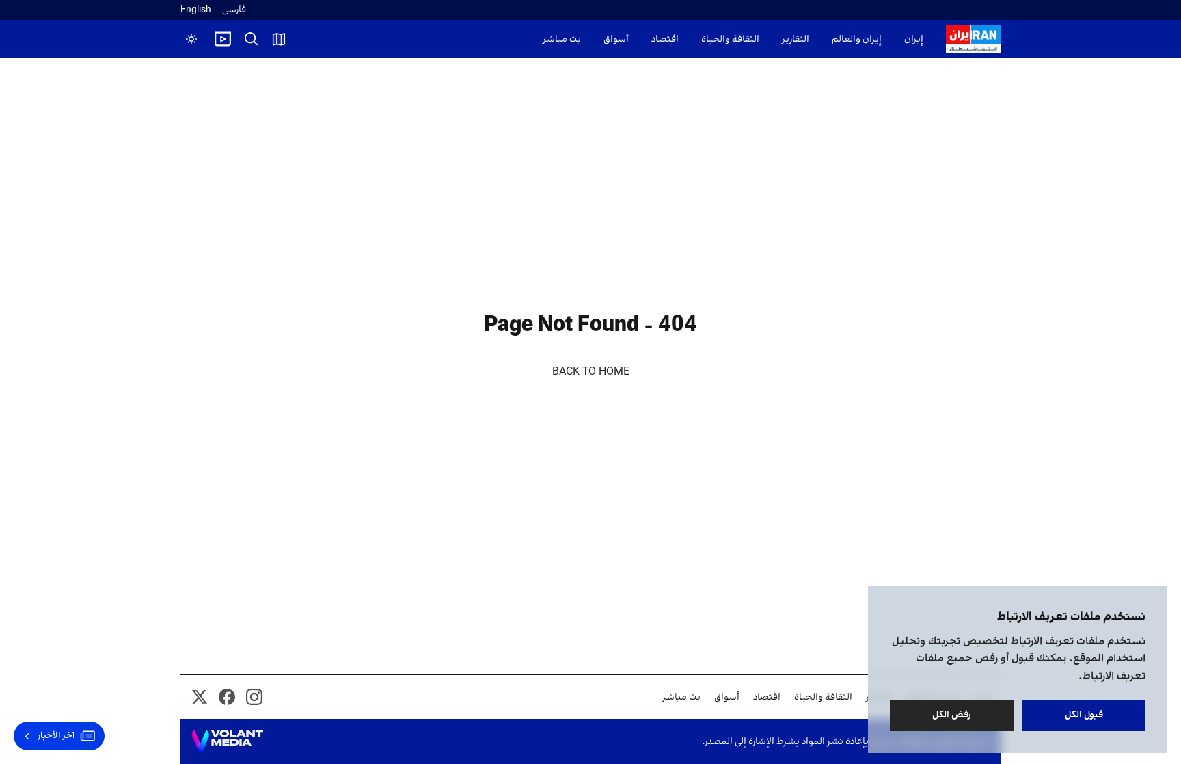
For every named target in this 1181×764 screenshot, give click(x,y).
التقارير (795, 39)
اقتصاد (665, 39)
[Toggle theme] (191, 39)
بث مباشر (562, 39)
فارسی (234, 10)
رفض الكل (951, 715)
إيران (913, 39)
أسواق (616, 39)
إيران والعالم (857, 39)
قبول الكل (1084, 715)
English (195, 10)
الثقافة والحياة (730, 39)
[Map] (279, 39)
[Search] (251, 39)
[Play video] (223, 39)
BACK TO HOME (590, 372)
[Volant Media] (227, 741)
